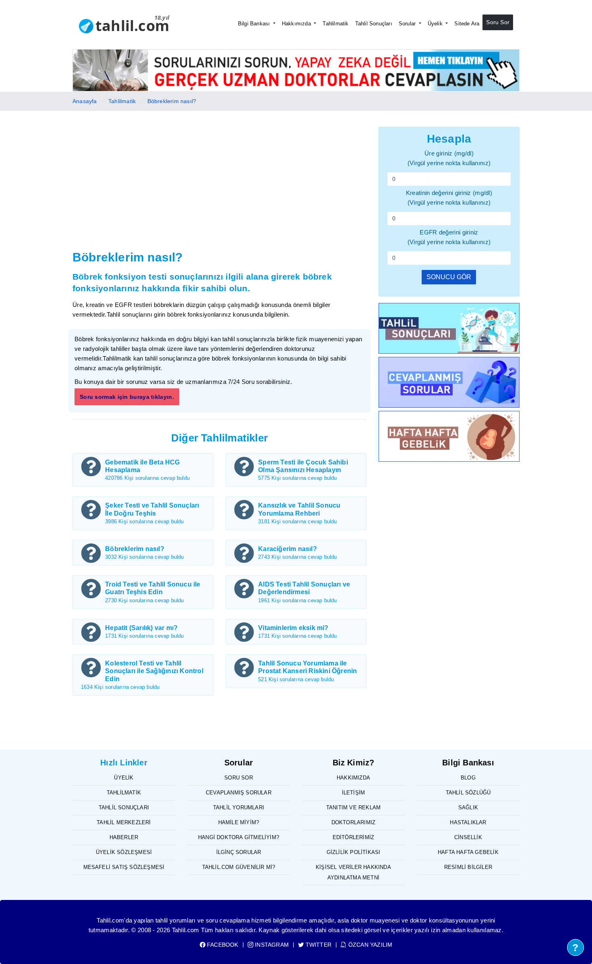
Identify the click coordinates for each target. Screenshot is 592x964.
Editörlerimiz (354, 837)
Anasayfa (84, 101)
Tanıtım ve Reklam (353, 807)
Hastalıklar (468, 822)
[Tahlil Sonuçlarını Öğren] (449, 330)
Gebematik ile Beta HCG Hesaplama (142, 466)
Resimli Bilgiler (468, 867)
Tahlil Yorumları (238, 807)
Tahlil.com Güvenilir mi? (238, 867)
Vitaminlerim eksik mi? (293, 627)
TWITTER (317, 944)
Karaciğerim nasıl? (287, 548)
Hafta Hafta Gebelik (468, 852)
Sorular (408, 24)
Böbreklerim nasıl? (172, 101)
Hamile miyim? (238, 822)
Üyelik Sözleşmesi (124, 852)
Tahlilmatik (335, 24)
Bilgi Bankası (255, 24)
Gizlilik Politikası (354, 852)
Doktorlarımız (353, 822)
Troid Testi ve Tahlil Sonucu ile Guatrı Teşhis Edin (152, 588)
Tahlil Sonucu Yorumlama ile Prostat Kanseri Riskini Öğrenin (307, 667)
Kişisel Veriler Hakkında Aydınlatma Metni (353, 872)
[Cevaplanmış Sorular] (449, 384)
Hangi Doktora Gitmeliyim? (238, 837)
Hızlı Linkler (123, 762)
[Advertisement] (219, 187)
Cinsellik (468, 837)
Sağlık (468, 807)
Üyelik (436, 24)
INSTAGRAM (271, 944)
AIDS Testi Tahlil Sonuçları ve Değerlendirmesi (304, 588)
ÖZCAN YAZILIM (369, 944)
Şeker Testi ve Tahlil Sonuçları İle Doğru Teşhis (152, 509)
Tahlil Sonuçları (373, 24)
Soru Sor (497, 22)
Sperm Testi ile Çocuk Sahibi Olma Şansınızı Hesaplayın (303, 466)
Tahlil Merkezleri (124, 822)
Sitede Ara (466, 24)
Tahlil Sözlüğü (468, 793)
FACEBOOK (221, 944)
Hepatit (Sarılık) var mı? (141, 627)
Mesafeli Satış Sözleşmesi (124, 867)
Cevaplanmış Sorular (238, 793)
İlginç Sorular (238, 852)
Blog (468, 778)
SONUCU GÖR (448, 277)
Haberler (124, 837)
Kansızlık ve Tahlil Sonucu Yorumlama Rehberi (299, 509)
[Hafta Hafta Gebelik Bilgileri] (449, 438)
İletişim (353, 793)
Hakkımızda (297, 24)
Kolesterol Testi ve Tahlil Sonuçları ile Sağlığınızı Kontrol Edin (154, 671)
